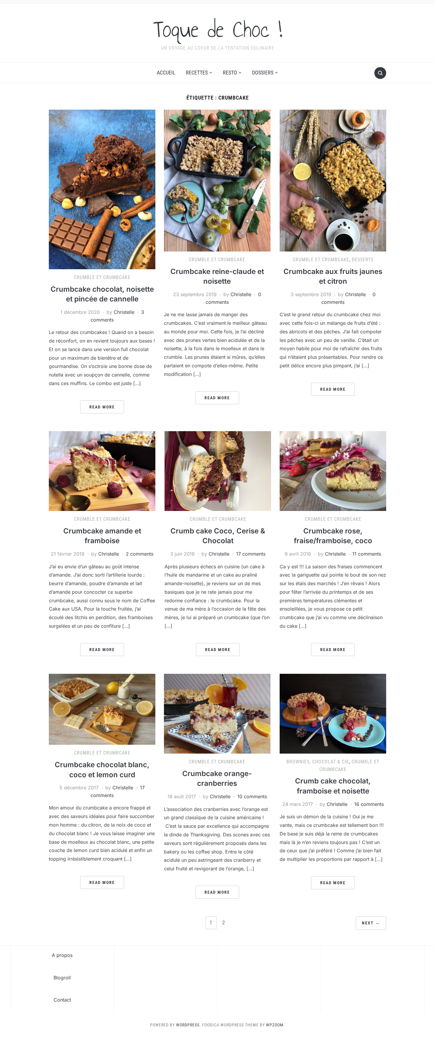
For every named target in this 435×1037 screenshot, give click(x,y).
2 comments (139, 554)
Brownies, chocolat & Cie (317, 762)
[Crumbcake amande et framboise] (102, 471)
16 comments (369, 804)
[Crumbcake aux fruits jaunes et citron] (333, 180)
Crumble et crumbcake (102, 277)
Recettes (197, 72)
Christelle (124, 312)
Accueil (166, 72)
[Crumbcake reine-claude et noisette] (217, 180)
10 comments (252, 796)
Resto (230, 72)
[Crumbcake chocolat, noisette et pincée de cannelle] (102, 189)
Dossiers (262, 72)
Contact (62, 1000)
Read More (102, 407)
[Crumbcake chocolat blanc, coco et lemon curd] (102, 709)
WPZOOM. (275, 1025)
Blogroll (62, 978)
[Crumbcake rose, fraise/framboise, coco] (333, 471)
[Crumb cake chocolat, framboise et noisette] (333, 713)
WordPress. (188, 1025)
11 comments (366, 554)
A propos (62, 955)
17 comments (250, 554)
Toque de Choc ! (217, 29)
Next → (371, 923)
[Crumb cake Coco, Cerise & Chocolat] (218, 471)
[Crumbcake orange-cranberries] (217, 713)
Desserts (362, 259)
